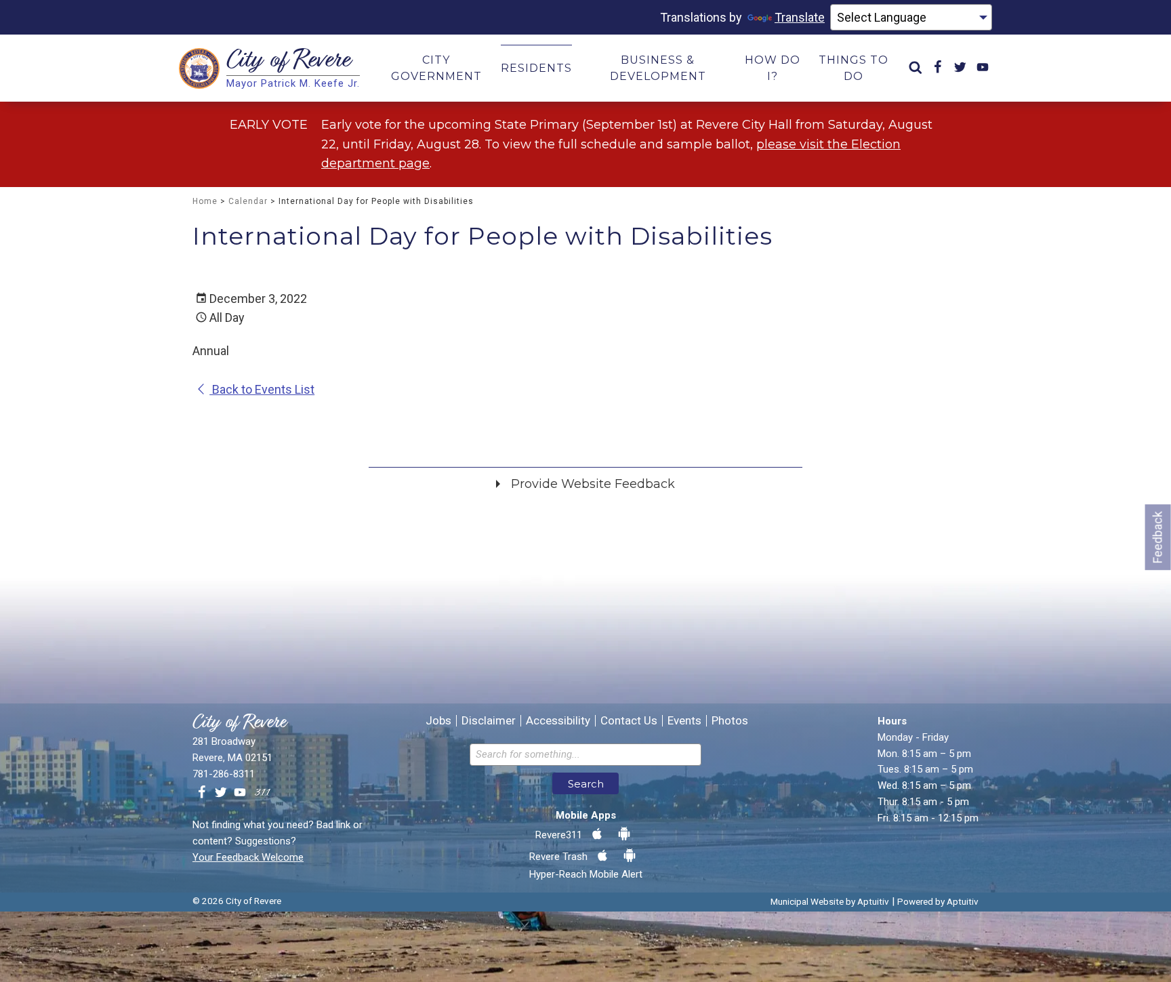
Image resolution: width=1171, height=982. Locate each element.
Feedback (1158, 537)
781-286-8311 (223, 774)
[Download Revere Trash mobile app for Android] (629, 856)
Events (684, 721)
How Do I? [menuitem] (772, 68)
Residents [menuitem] (536, 68)
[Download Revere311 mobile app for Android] (624, 834)
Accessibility (558, 721)
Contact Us (628, 721)
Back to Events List (261, 389)
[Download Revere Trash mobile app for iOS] (602, 856)
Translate (800, 17)
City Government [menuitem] (436, 68)
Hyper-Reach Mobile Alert (585, 874)
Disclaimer (488, 721)
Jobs (438, 721)
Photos (730, 721)
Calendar (248, 201)
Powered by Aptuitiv (938, 901)
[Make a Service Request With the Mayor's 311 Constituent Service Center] (262, 793)
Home (205, 201)
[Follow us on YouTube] (239, 793)
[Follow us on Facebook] (201, 793)
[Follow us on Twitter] (220, 793)
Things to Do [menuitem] (853, 68)
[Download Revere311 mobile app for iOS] (597, 834)
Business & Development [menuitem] (658, 68)
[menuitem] (915, 68)
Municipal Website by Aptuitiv (830, 901)
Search (586, 783)
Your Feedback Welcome (248, 857)
